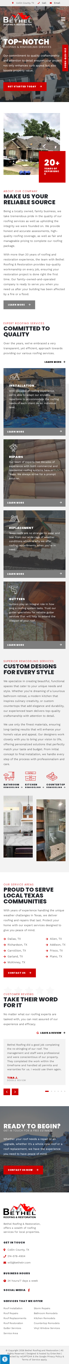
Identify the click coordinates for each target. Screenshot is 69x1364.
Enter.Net (55, 1353)
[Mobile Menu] (63, 19)
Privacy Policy (54, 1356)
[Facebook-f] (28, 1290)
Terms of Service (31, 1359)
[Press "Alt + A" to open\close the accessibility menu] (5, 1359)
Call (44, 3)
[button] (6, 1092)
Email (57, 3)
